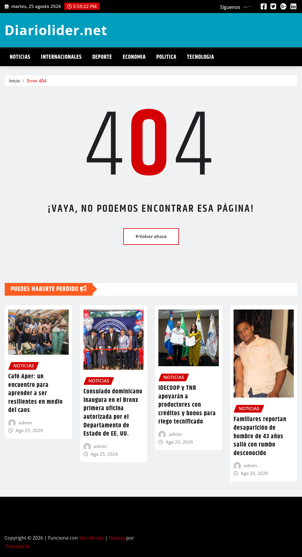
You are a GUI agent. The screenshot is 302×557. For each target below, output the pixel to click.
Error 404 (37, 81)
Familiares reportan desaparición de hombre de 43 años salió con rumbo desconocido (260, 436)
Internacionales (61, 57)
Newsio (117, 538)
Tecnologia (200, 57)
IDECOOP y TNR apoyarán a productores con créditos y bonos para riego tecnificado (187, 405)
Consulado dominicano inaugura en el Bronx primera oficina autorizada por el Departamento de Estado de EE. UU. (112, 413)
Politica (166, 57)
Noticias (20, 57)
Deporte (102, 57)
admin (25, 423)
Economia (134, 57)
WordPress (91, 538)
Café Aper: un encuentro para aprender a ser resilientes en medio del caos (35, 393)
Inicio (14, 81)
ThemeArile (17, 546)
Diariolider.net (55, 30)
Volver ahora (153, 236)
